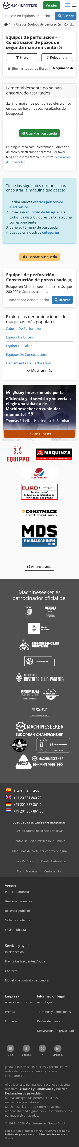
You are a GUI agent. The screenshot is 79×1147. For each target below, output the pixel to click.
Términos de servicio (52, 1134)
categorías (51, 232)
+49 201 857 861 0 (27, 804)
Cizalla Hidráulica (53, 861)
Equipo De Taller (19, 346)
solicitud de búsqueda (44, 212)
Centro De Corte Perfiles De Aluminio (39, 841)
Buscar (68, 15)
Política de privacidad (18, 1134)
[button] (74, 5)
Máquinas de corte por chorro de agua (39, 851)
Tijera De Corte (23, 861)
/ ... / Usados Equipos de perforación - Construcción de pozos (42, 24)
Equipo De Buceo (19, 337)
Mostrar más (41, 370)
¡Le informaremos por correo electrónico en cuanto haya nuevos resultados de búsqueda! (38, 108)
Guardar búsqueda (41, 133)
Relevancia (58, 57)
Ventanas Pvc (53, 871)
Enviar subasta (39, 434)
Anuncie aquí (41, 566)
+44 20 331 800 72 (27, 797)
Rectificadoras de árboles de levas (39, 831)
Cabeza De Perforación (24, 328)
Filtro (23, 57)
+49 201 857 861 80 (28, 811)
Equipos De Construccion (26, 354)
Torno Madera (27, 871)
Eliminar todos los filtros (29, 68)
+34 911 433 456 (26, 791)
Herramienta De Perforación (28, 363)
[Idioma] (67, 5)
